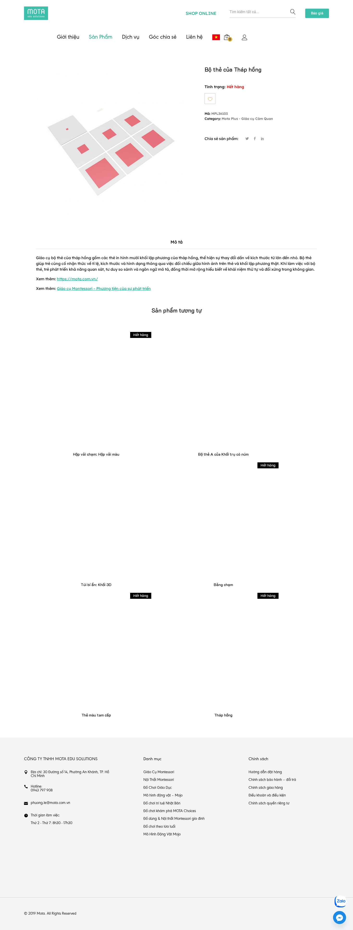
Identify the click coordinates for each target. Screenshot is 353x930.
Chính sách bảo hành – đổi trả (272, 780)
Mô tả (176, 242)
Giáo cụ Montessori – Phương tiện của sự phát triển (104, 288)
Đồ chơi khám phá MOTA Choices (169, 811)
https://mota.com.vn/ (77, 278)
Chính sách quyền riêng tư (269, 803)
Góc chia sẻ (162, 37)
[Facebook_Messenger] (339, 917)
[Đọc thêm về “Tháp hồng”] (223, 653)
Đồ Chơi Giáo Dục (157, 788)
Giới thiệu (68, 37)
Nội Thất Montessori (158, 780)
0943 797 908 (42, 790)
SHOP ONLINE (201, 13)
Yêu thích (210, 98)
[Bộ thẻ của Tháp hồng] (247, 139)
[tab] (176, 242)
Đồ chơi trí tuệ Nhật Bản (161, 803)
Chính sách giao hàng (266, 788)
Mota (41, 914)
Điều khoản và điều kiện (267, 795)
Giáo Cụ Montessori (158, 772)
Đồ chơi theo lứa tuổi (159, 827)
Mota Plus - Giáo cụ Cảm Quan (247, 119)
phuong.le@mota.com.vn (50, 803)
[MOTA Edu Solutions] (36, 13)
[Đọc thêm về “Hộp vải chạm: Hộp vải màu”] (96, 391)
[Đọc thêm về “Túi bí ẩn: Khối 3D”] (96, 522)
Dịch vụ (130, 37)
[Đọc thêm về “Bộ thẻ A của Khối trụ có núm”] (223, 391)
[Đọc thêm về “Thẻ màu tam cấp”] (96, 653)
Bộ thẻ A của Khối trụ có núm (223, 454)
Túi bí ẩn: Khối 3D (96, 584)
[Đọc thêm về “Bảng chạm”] (223, 522)
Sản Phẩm (100, 37)
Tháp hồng (223, 714)
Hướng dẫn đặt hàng (265, 772)
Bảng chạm (223, 584)
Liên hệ (194, 37)
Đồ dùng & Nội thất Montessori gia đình (174, 819)
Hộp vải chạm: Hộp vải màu (96, 454)
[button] (317, 13)
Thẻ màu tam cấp (96, 714)
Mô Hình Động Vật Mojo (162, 834)
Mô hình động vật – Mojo (163, 795)
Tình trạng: (215, 86)
